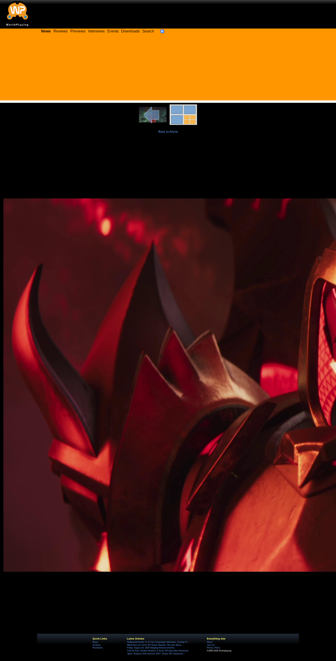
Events (113, 31)
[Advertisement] (168, 68)
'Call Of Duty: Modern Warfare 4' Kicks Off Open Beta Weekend (157, 651)
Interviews (96, 31)
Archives (97, 645)
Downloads (130, 31)
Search (148, 31)
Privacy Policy (213, 648)
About (209, 642)
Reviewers (98, 648)
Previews (77, 31)
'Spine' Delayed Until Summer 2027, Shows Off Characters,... (156, 654)
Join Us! (211, 645)
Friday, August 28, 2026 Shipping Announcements (150, 648)
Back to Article (168, 131)
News (95, 642)
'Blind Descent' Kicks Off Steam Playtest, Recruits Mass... (155, 645)
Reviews (60, 31)
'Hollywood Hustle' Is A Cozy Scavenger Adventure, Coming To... (158, 642)
